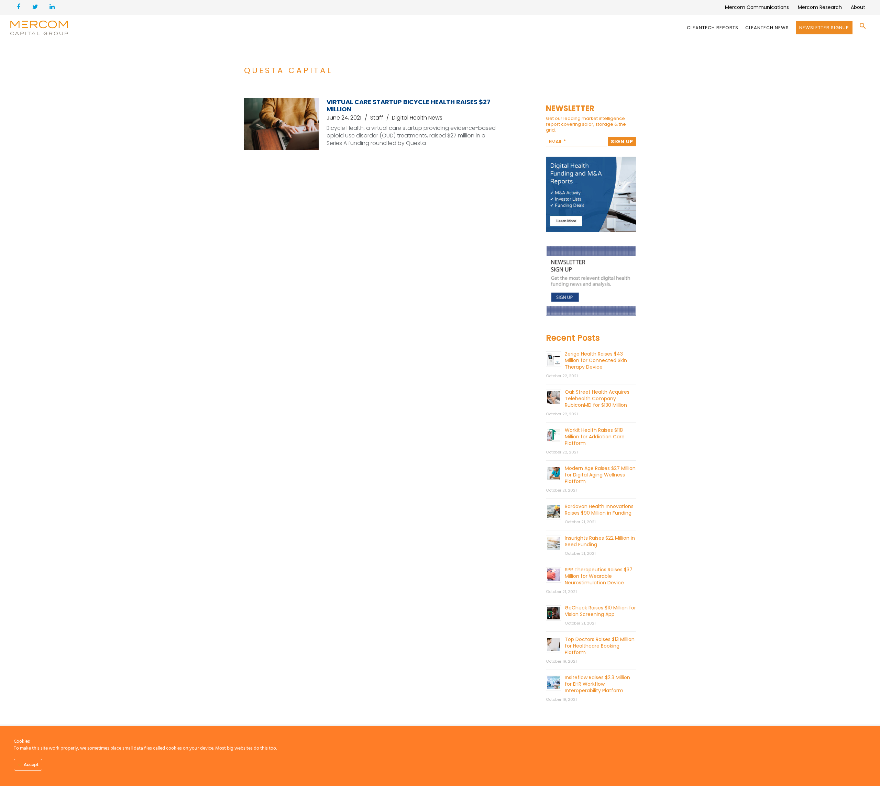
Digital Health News (417, 118)
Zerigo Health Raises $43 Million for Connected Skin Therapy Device (596, 360)
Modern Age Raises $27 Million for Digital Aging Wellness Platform (600, 475)
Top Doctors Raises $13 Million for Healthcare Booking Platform (600, 646)
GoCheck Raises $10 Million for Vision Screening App (600, 611)
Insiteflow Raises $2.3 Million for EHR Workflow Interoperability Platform (597, 684)
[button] (863, 28)
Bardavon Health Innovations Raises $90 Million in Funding (599, 509)
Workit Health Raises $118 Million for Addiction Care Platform (595, 437)
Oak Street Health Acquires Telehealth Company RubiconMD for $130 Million (597, 398)
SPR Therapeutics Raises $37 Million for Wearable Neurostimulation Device (598, 576)
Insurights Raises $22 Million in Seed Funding (600, 541)
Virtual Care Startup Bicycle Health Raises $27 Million (409, 105)
